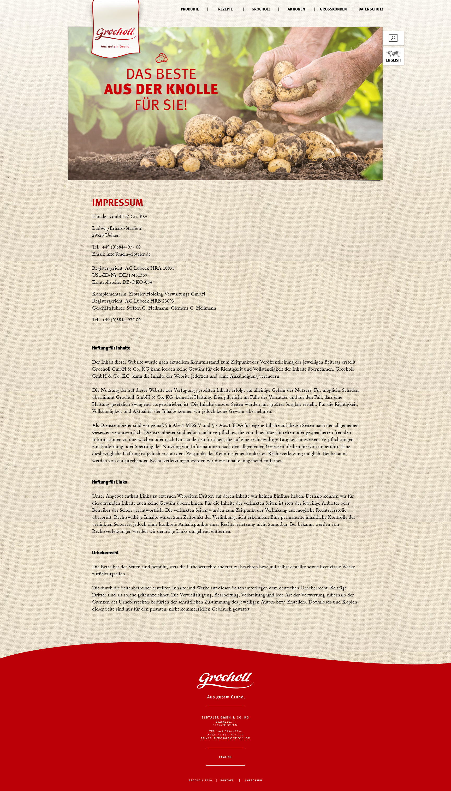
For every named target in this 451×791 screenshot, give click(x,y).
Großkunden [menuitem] (333, 9)
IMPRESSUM (254, 780)
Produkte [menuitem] (190, 9)
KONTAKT (227, 780)
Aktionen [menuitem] (296, 9)
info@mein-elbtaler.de (128, 254)
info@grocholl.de (232, 738)
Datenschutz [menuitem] (371, 9)
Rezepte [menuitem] (225, 9)
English (393, 60)
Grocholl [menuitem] (261, 9)
